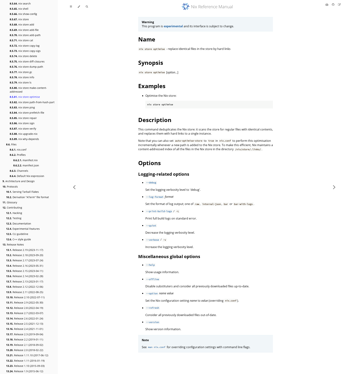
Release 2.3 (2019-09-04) (24, 334)
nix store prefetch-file (27, 112)
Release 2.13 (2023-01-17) (24, 281)
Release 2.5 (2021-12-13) (24, 323)
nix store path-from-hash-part (32, 102)
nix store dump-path (26, 66)
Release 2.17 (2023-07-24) (24, 260)
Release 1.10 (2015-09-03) (25, 366)
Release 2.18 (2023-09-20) (24, 255)
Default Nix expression (27, 176)
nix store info (22, 77)
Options (149, 163)
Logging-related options (163, 174)
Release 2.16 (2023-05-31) (24, 265)
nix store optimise (25, 97)
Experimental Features (23, 228)
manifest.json (26, 165)
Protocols (10, 186)
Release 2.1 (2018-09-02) (24, 345)
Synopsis (150, 62)
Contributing (12, 207)
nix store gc (21, 72)
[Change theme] (79, 6)
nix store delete (23, 56)
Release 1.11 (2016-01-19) (25, 360)
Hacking (14, 213)
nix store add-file (24, 30)
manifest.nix (25, 160)
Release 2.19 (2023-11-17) (24, 250)
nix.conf (18, 149)
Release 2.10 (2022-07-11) (25, 297)
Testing (13, 218)
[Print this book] (327, 4)
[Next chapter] (334, 187)
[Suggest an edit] (339, 4)
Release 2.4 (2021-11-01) (24, 329)
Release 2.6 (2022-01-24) (24, 318)
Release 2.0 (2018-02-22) (24, 350)
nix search (20, 3)
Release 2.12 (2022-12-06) (24, 286)
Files (11, 144)
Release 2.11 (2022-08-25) (24, 292)
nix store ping (22, 107)
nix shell (19, 8)
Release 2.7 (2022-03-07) (24, 313)
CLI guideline (17, 234)
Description (154, 120)
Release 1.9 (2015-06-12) (24, 371)
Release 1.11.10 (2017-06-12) (27, 355)
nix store (19, 19)
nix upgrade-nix (23, 133)
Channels (19, 170)
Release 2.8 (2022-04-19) (24, 308)
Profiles (18, 154)
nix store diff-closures (27, 61)
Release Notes (13, 244)
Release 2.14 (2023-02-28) (24, 276)
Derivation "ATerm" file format (27, 197)
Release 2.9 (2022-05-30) (24, 302)
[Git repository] (333, 4)
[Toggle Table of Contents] (71, 6)
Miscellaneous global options (169, 256)
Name (146, 39)
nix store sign (22, 123)
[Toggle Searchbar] (87, 6)
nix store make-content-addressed (28, 89)
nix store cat (21, 40)
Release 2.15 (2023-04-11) (24, 271)
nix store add (22, 24)
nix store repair (23, 118)
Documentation (18, 223)
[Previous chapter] (74, 187)
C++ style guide (18, 239)
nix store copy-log (25, 45)
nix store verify (23, 128)
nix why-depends (24, 139)
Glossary (10, 202)
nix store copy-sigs (25, 51)
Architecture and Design (19, 181)
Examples (151, 86)
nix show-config (23, 14)
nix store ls (20, 82)
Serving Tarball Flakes (22, 191)
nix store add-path (25, 35)
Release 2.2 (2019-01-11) (24, 339)
